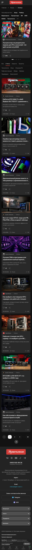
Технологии (11, 19)
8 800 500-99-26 (16, 463)
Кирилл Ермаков (9, 135)
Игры (15, 12)
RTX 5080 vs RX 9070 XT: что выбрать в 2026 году (13, 377)
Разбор (21, 12)
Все (3, 64)
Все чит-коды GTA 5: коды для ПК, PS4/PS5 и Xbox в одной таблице (16, 219)
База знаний (14, 74)
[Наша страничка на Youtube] (16, 458)
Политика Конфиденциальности (9, 534)
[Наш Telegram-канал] (24, 458)
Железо (21, 71)
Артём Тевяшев (9, 96)
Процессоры (15, 15)
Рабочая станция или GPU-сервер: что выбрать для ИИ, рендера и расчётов (14, 337)
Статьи (8, 64)
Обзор (15, 71)
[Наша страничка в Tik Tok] (20, 458)
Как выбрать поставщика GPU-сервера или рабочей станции (14, 298)
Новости (14, 64)
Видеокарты (5, 15)
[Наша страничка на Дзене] (11, 458)
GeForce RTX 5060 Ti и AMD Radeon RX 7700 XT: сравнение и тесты (15, 100)
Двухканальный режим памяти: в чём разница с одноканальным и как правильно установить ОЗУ (15, 179)
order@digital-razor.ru (16, 487)
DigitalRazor (8, 293)
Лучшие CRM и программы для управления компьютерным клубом (14, 258)
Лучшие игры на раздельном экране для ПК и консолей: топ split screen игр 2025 (14, 45)
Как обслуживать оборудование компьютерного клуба (15, 416)
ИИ (22, 15)
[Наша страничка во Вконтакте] (7, 458)
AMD (25, 15)
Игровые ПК (19, 68)
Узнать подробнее (6, 544)
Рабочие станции (7, 71)
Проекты (21, 64)
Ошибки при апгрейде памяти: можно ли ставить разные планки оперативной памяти (15, 140)
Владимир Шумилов (10, 39)
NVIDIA (4, 19)
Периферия (5, 74)
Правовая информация (7, 537)
